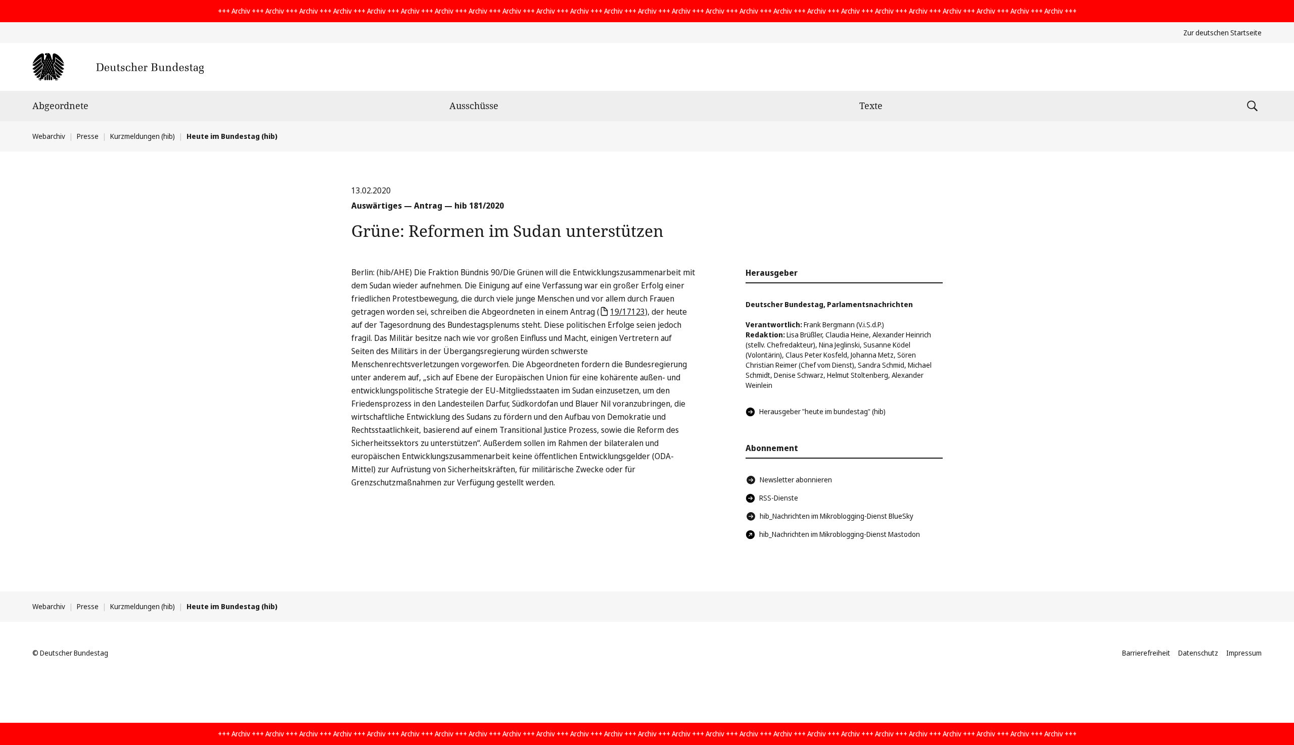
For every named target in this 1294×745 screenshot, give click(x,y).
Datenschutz (1198, 653)
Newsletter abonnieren (796, 479)
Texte (871, 106)
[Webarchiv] (118, 67)
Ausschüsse (473, 106)
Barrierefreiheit (1146, 653)
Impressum (1244, 653)
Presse (88, 136)
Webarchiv (48, 136)
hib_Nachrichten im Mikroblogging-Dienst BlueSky (836, 516)
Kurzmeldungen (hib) (142, 136)
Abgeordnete (60, 106)
